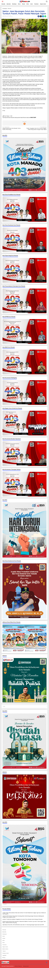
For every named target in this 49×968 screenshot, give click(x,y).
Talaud (3, 951)
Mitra (3, 940)
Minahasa (4, 934)
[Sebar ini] (38, 16)
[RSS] (24, 124)
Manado (4, 929)
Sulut (3, 942)
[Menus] (3, 1)
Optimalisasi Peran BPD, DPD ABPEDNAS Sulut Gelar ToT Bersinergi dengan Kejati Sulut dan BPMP (23, 924)
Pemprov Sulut (5, 953)
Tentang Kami (26, 966)
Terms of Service (18, 966)
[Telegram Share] (43, 16)
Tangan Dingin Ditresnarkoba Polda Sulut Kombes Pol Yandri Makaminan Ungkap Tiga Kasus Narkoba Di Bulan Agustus (24, 913)
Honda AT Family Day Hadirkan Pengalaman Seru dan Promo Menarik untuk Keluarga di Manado (22, 919)
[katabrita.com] (25, 1)
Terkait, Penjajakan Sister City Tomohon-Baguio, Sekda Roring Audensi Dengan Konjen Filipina (36, 128)
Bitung (3, 957)
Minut (3, 936)
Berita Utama (5, 949)
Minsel (3, 938)
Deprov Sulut (5, 946)
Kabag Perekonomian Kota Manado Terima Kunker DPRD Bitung (11, 128)
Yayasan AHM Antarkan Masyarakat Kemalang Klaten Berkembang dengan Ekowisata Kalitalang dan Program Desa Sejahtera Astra (23, 916)
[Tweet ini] (41, 16)
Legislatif (4, 955)
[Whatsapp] (45, 16)
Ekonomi (3, 16)
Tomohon (4, 944)
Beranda (4, 931)
